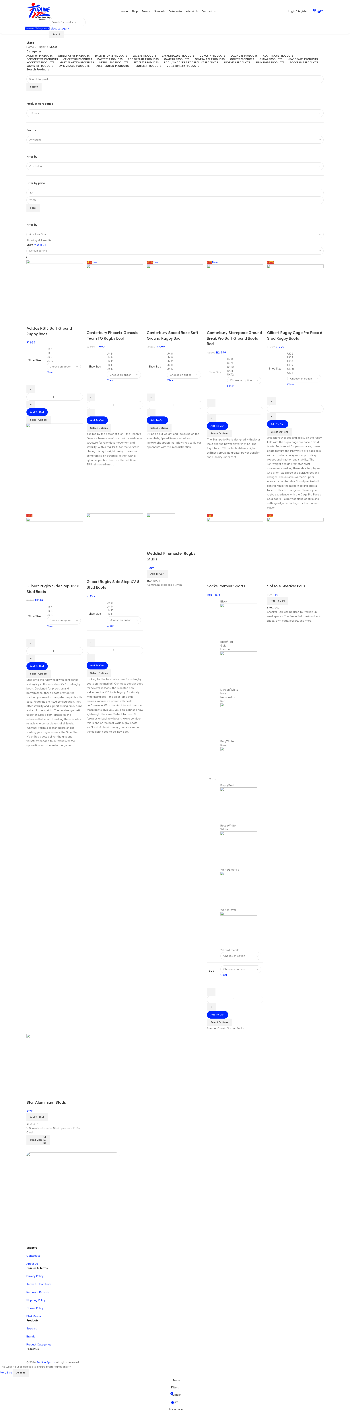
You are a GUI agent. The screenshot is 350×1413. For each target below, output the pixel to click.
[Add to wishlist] (40, 1095)
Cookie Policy (35, 1308)
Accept (20, 1372)
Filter (33, 208)
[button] (37, 1117)
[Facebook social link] (30, 1356)
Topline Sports (46, 1362)
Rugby (42, 47)
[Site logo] (38, 11)
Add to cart (37, 412)
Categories (33, 51)
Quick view (31, 1095)
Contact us (33, 1255)
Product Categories (38, 1344)
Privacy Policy (35, 1276)
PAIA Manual (33, 1316)
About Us (32, 1263)
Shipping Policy (35, 1300)
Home (30, 47)
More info (6, 1372)
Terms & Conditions (38, 1284)
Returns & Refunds (37, 1292)
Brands (30, 1336)
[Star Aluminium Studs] (54, 1062)
